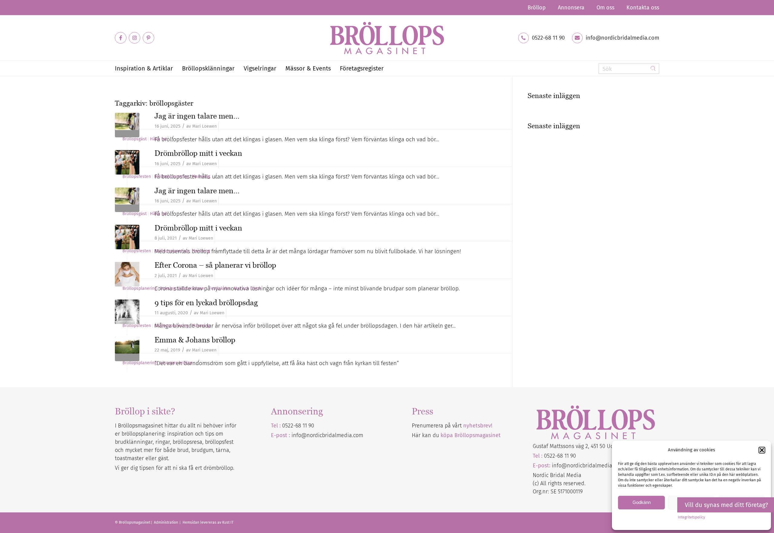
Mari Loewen (204, 126)
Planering (201, 177)
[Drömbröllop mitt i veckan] (127, 237)
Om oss (605, 7)
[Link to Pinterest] (148, 38)
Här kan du (456, 435)
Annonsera (571, 7)
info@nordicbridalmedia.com (622, 38)
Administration (166, 522)
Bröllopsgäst (134, 139)
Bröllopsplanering (171, 177)
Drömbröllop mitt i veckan (198, 153)
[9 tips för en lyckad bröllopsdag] (127, 311)
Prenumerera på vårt (452, 425)
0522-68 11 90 (548, 38)
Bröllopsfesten (136, 177)
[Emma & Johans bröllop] (127, 349)
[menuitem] (537, 7)
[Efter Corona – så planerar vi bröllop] (127, 274)
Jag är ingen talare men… (196, 115)
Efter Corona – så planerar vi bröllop (215, 265)
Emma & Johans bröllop (194, 339)
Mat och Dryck (247, 288)
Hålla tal (158, 139)
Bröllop (537, 7)
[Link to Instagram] (134, 38)
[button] (762, 450)
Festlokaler (219, 288)
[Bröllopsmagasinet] (387, 37)
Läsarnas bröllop (176, 363)
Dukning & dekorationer (183, 288)
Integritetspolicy (691, 517)
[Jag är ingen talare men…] (127, 125)
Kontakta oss (642, 7)
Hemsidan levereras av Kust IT (208, 522)
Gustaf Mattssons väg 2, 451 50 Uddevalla (582, 446)
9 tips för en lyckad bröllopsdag (206, 302)
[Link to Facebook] (120, 38)
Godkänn (642, 502)
